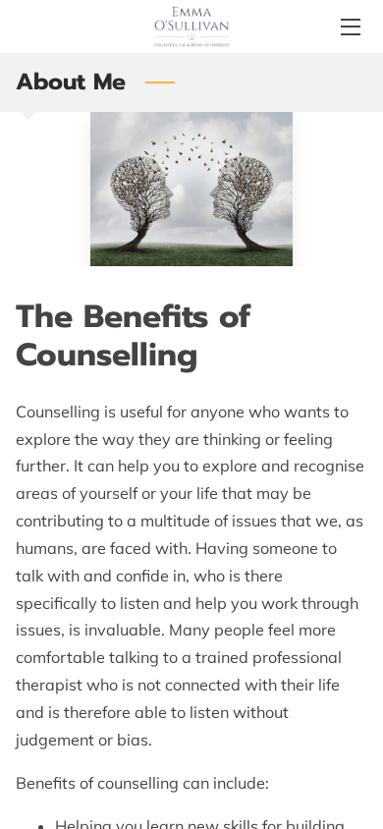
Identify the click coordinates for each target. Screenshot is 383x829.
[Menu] (349, 27)
